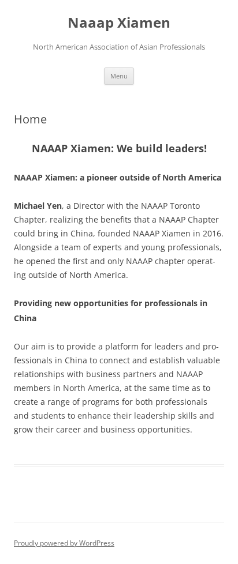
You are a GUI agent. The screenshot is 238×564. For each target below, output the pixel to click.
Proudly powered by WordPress (64, 543)
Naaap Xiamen (119, 23)
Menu (119, 76)
